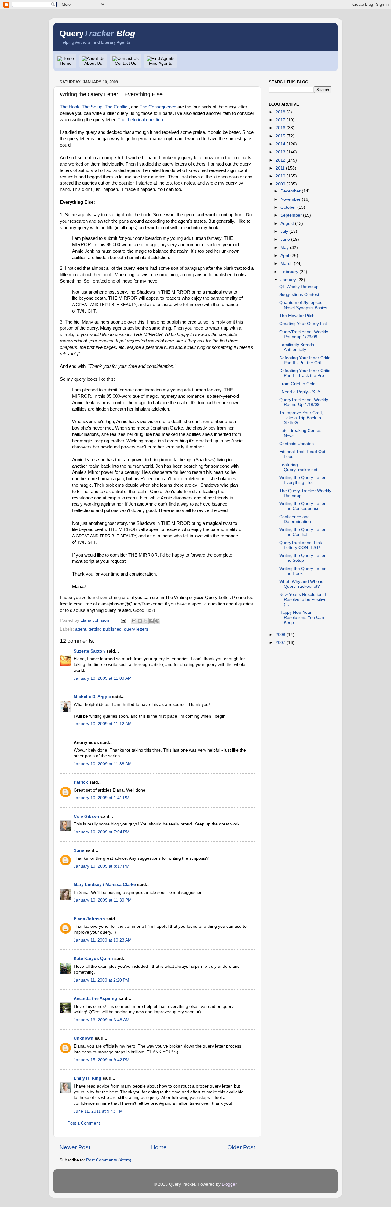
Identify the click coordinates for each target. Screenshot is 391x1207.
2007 (280, 642)
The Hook (69, 106)
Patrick (81, 782)
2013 (280, 152)
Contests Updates (296, 443)
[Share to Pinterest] (157, 621)
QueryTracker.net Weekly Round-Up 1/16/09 (303, 402)
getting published (105, 629)
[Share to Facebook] (151, 621)
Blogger (229, 1184)
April (284, 255)
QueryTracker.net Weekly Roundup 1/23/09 (303, 334)
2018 (280, 112)
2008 (280, 634)
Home (65, 63)
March (286, 263)
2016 (280, 128)
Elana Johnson (89, 918)
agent (80, 629)
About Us (93, 63)
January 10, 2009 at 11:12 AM (103, 724)
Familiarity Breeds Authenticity (296, 347)
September (291, 215)
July (284, 231)
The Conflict (117, 106)
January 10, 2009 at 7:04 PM (102, 832)
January (288, 279)
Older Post (241, 1147)
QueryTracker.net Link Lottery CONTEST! (300, 545)
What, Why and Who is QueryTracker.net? (301, 584)
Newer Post (75, 1147)
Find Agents (160, 63)
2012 (280, 160)
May (284, 247)
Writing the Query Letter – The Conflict (304, 532)
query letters (136, 629)
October (288, 207)
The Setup (92, 106)
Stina (79, 850)
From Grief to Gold (297, 384)
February (289, 271)
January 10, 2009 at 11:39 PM (103, 900)
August (287, 223)
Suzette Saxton (89, 651)
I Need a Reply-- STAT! (301, 392)
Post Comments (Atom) (108, 1160)
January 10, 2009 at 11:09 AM (103, 678)
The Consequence (158, 106)
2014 (280, 144)
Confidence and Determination (295, 519)
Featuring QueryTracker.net (298, 467)
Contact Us (125, 63)
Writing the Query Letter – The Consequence (304, 506)
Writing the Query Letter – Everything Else (304, 480)
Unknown (83, 1038)
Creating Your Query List (303, 323)
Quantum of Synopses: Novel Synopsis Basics (303, 305)
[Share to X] (146, 621)
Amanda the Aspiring (95, 998)
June (285, 239)
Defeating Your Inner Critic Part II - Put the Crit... (304, 360)
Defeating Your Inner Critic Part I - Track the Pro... (304, 373)
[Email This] (134, 621)
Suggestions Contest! (299, 294)
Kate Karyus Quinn (93, 958)
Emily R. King (87, 1078)
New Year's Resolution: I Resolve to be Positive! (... (303, 599)
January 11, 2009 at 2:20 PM (101, 980)
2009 (280, 184)
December (290, 191)
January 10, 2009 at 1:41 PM (102, 798)
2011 (280, 168)
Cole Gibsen (86, 816)
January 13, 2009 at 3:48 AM (102, 1020)
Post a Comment (84, 1123)
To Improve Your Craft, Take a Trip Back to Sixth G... (301, 418)
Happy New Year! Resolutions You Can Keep (301, 617)
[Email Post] (123, 620)
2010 (280, 176)
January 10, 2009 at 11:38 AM (103, 764)
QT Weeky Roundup (299, 286)
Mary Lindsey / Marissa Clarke (105, 884)
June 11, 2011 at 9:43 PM (98, 1111)
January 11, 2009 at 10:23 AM (103, 940)
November (290, 199)
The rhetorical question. (141, 119)
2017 (280, 120)
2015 (280, 136)
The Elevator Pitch (297, 315)
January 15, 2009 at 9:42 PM (102, 1060)
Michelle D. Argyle (92, 696)
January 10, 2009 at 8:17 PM (102, 866)
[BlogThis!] (140, 621)
